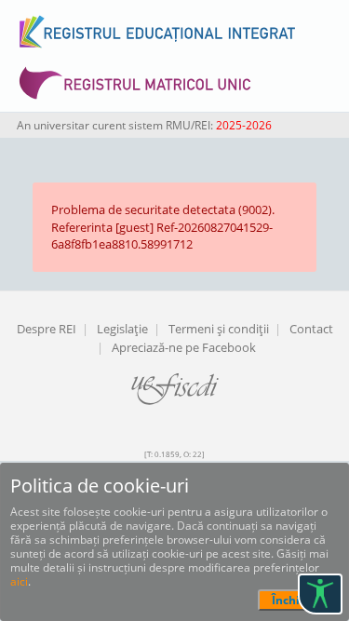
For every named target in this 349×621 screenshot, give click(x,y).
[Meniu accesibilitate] (320, 594)
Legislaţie (122, 328)
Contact (311, 328)
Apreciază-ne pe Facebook (184, 347)
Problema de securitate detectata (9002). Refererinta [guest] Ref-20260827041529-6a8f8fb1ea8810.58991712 (163, 226)
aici (19, 581)
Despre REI (46, 328)
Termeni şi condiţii (218, 328)
